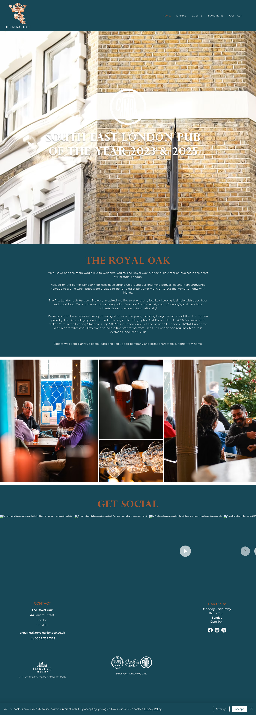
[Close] (251, 709)
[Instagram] (217, 630)
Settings (221, 709)
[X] (223, 630)
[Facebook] (210, 630)
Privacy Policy (153, 709)
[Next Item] (249, 420)
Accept (239, 709)
